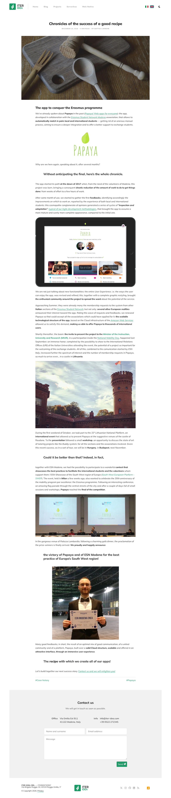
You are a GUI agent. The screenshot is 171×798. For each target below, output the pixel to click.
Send (121, 764)
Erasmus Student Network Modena (88, 117)
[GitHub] (130, 788)
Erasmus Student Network (70, 309)
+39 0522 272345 (109, 722)
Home (35, 6)
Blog (46, 6)
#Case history (42, 680)
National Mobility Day (108, 338)
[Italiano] (147, 7)
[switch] (159, 7)
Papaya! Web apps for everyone (101, 113)
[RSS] (138, 788)
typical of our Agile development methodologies (72, 209)
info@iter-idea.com (109, 718)
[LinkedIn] (134, 788)
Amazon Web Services (122, 320)
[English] (152, 7)
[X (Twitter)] (121, 788)
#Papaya (131, 680)
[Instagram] (126, 788)
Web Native (88, 6)
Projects (57, 6)
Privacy (40, 791)
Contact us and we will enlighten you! (96, 671)
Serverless (72, 6)
